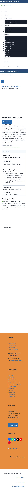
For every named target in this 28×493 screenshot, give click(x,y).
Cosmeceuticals (8, 29)
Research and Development (11, 22)
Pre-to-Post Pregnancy (10, 44)
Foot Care (7, 50)
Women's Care (9, 145)
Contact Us (7, 62)
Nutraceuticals (12, 343)
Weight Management (9, 42)
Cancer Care (7, 54)
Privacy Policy (20, 478)
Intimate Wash (8, 227)
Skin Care (7, 37)
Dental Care (7, 52)
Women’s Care (8, 40)
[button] (7, 122)
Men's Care (11, 377)
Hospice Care (8, 56)
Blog (5, 58)
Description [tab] (6, 151)
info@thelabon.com (17, 360)
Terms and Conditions (18, 486)
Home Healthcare (8, 31)
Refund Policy (20, 482)
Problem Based (8, 28)
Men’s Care (7, 38)
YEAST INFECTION (16, 147)
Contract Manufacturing (10, 20)
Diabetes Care (8, 48)
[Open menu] (2, 81)
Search (18, 67)
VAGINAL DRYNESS (8, 147)
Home (5, 11)
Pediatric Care (8, 46)
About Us (6, 15)
